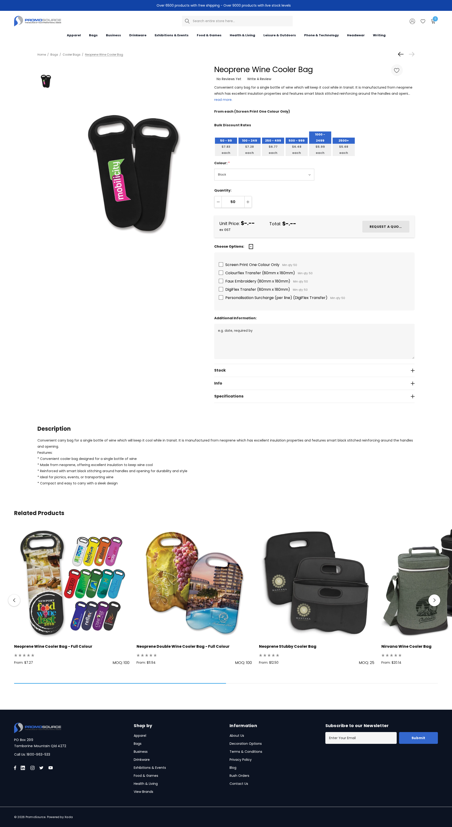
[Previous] (402, 54)
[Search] (187, 21)
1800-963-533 (38, 754)
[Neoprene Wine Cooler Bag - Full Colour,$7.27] (71, 582)
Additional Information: (235, 318)
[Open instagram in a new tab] (33, 768)
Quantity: (222, 190)
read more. (223, 99)
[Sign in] (412, 21)
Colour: (222, 163)
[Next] (411, 54)
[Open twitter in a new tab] (42, 768)
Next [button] (434, 600)
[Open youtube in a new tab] (51, 768)
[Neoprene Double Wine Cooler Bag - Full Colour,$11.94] (194, 582)
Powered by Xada (60, 817)
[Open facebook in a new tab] (15, 768)
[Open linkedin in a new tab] (23, 768)
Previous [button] (14, 600)
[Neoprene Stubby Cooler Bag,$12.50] (316, 582)
